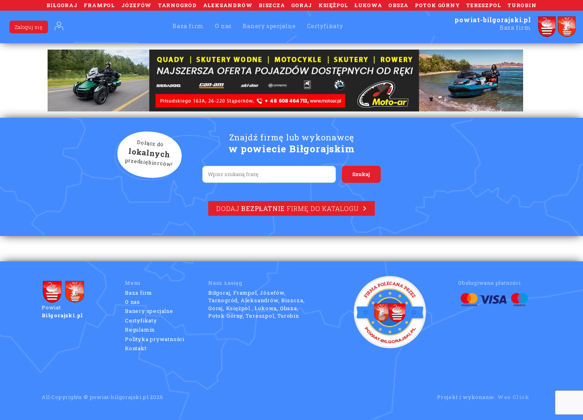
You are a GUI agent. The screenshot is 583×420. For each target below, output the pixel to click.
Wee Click (513, 397)
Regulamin (140, 329)
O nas (223, 26)
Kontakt (136, 348)
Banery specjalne (269, 26)
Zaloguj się (29, 27)
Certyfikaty (325, 26)
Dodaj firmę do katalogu (287, 208)
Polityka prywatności (154, 339)
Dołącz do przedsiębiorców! (149, 153)
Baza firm (188, 26)
